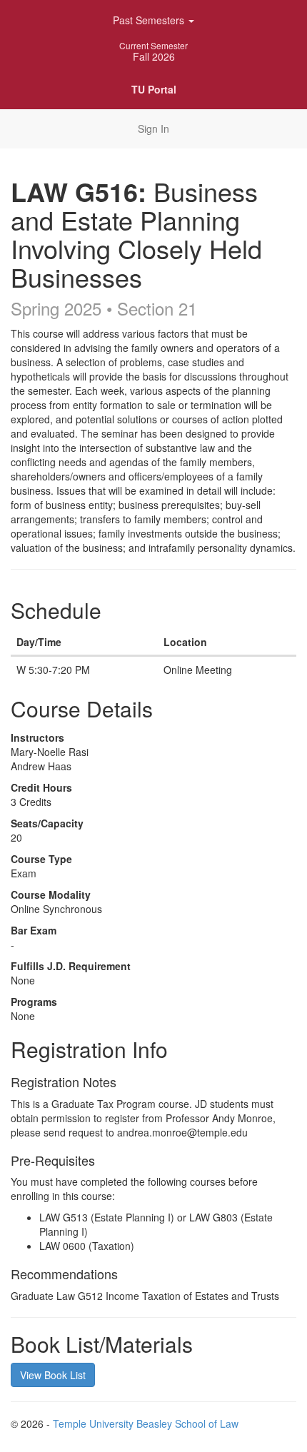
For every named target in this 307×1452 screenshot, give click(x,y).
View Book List (53, 1375)
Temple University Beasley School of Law (145, 1423)
